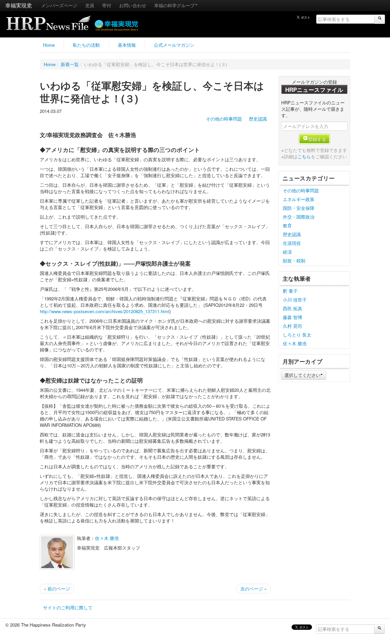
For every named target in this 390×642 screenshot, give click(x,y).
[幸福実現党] (116, 24)
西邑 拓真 (292, 308)
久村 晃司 (292, 325)
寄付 (106, 5)
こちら (304, 156)
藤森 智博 (292, 317)
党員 (89, 5)
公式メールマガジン (174, 44)
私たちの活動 (86, 44)
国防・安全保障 (298, 208)
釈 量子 (290, 290)
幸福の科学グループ (174, 5)
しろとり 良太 (297, 334)
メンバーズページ (59, 5)
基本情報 (127, 44)
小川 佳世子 (295, 299)
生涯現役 (292, 243)
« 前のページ (57, 588)
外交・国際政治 (298, 216)
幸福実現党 (18, 5)
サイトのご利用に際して (68, 607)
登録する (317, 138)
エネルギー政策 (298, 199)
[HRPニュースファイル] (48, 21)
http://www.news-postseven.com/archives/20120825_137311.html (104, 311)
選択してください (302, 375)
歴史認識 (258, 118)
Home (49, 44)
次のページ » (253, 588)
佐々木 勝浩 (107, 538)
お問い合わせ (132, 5)
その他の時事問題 (224, 118)
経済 (287, 251)
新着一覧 (70, 64)
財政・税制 (294, 260)
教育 (287, 225)
